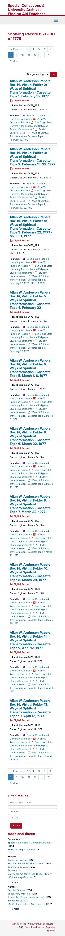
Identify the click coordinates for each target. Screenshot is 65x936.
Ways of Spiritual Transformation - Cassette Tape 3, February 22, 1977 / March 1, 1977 (29, 280)
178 (48, 55)
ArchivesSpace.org (43, 923)
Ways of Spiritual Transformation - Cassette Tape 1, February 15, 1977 (29, 136)
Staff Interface (18, 923)
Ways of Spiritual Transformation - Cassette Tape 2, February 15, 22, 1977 (29, 204)
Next (14, 61)
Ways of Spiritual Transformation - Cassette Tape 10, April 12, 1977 (31, 756)
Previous (16, 49)
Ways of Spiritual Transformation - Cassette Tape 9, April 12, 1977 (32, 688)
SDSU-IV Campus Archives (22, 849)
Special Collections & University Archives (30, 842)
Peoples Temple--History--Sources (26, 863)
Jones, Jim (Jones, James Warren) (26, 897)
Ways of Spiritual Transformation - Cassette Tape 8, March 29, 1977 (31, 620)
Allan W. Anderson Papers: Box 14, (30, 88)
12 (35, 55)
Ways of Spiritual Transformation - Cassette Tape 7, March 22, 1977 (31, 552)
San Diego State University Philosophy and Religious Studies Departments (31, 126)
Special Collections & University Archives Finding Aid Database (27, 9)
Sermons (13, 870)
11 (29, 55)
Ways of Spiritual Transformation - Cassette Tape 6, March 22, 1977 (31, 484)
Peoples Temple (16, 890)
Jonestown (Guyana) (19, 867)
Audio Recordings (18, 860)
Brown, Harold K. (17, 900)
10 (22, 55)
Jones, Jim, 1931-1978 (19, 893)
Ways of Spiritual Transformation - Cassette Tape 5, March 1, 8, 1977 (32, 416)
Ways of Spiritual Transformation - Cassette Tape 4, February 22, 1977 (29, 348)
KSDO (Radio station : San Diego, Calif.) (29, 904)
